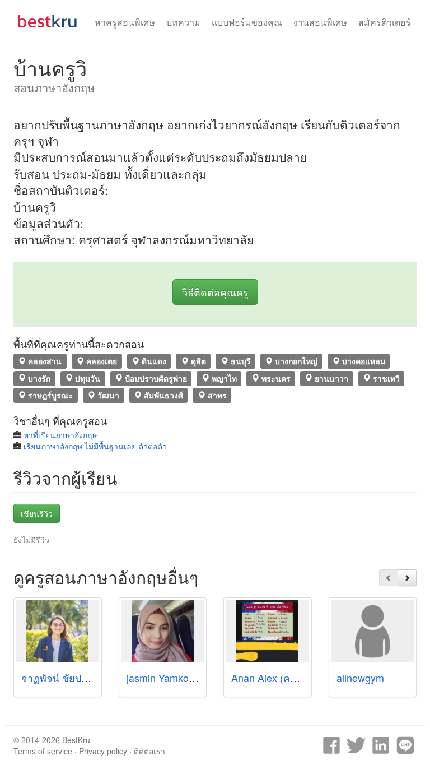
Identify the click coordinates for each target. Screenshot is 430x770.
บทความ (183, 22)
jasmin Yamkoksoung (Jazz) (189, 677)
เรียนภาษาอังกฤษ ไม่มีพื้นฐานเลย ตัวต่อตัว (95, 446)
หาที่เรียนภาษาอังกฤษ (60, 434)
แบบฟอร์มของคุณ (247, 22)
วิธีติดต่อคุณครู (215, 292)
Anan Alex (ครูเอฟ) (273, 677)
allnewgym (360, 677)
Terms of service (42, 751)
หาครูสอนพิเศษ (125, 22)
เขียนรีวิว (37, 513)
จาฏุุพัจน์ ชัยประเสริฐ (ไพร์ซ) (84, 677)
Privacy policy (103, 751)
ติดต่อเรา (149, 751)
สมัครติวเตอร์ (384, 22)
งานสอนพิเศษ (320, 22)
